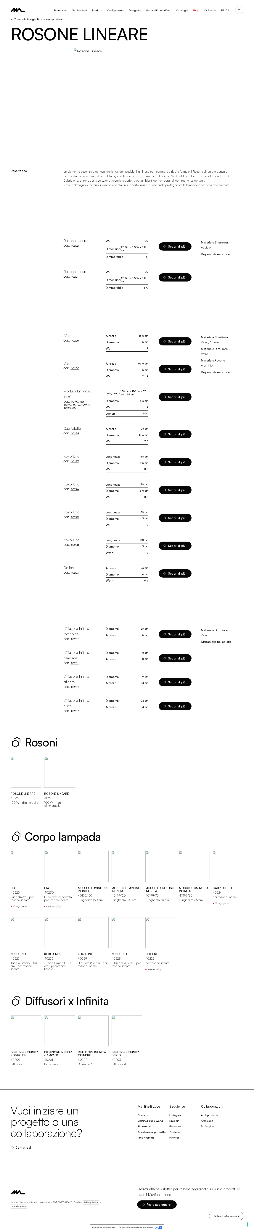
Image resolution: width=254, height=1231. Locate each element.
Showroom (144, 1126)
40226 (74, 489)
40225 (74, 340)
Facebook (175, 1126)
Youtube (174, 1131)
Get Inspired (79, 10)
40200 (74, 639)
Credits (77, 1202)
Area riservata (146, 1137)
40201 (74, 663)
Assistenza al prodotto (152, 1131)
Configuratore (115, 10)
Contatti (143, 1115)
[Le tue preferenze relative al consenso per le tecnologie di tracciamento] (247, 1224)
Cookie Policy (19, 1206)
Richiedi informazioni (226, 1216)
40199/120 (69, 404)
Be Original (207, 1126)
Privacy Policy (91, 1202)
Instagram (175, 1115)
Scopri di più (177, 246)
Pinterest (175, 1137)
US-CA (225, 10)
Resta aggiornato (159, 1204)
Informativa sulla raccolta (103, 1227)
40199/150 (77, 401)
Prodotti (97, 10)
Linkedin (174, 1120)
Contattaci (23, 1147)
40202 (74, 686)
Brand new (60, 10)
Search (212, 10)
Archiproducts (209, 1115)
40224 (74, 433)
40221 (74, 276)
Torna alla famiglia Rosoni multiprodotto (39, 19)
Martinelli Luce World (158, 10)
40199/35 (69, 408)
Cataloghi (182, 10)
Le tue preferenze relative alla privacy (136, 1227)
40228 (74, 544)
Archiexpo (207, 1120)
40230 (74, 368)
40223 (74, 572)
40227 (74, 461)
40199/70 (84, 404)
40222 (74, 245)
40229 (74, 517)
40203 (74, 711)
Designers (135, 10)
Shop (196, 10)
